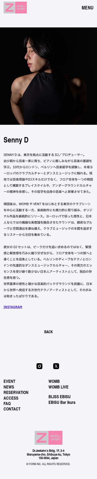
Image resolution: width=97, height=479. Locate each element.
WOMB (54, 381)
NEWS (9, 387)
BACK (48, 331)
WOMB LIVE (58, 387)
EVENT (9, 381)
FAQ (7, 403)
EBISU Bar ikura (61, 402)
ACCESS (11, 398)
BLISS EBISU (59, 396)
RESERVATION (16, 392)
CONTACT (12, 409)
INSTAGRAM (13, 307)
